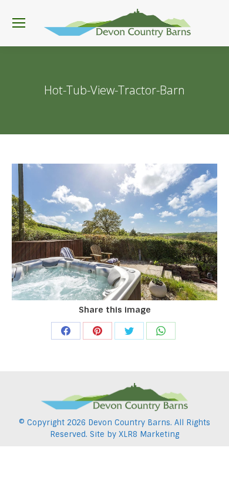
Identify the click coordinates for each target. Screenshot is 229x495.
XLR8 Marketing (149, 434)
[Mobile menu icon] (19, 23)
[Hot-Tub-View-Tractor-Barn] (114, 232)
